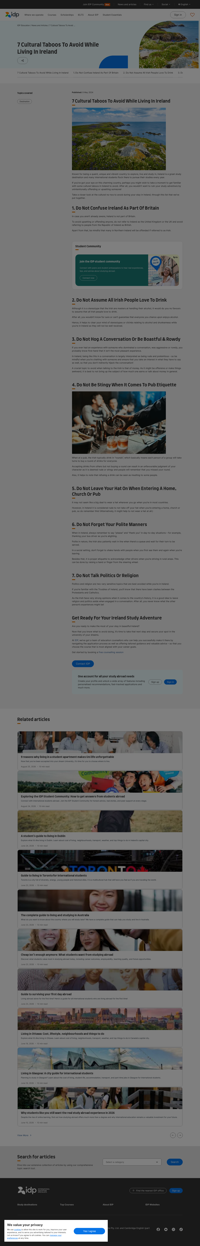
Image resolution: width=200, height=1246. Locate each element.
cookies (17, 1229)
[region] (56, 1231)
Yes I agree (89, 1231)
